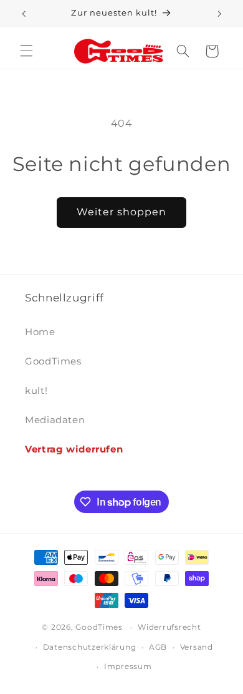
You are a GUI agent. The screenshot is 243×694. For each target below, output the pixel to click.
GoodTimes (53, 361)
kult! (36, 390)
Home (40, 332)
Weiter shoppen (122, 212)
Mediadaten (55, 420)
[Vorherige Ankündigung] (23, 13)
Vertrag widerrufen (74, 449)
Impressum (128, 666)
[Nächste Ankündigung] (219, 13)
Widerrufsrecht (169, 627)
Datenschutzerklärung (89, 647)
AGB (158, 647)
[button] (26, 51)
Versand (196, 647)
